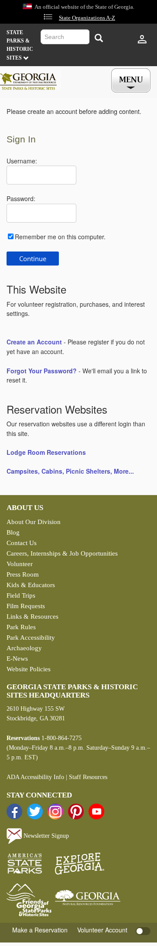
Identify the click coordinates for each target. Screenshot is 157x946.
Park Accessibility (31, 637)
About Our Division (34, 521)
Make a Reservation (40, 929)
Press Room (23, 574)
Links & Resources (32, 616)
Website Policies (29, 669)
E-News (17, 658)
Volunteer (20, 563)
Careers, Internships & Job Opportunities (62, 553)
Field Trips (21, 595)
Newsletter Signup (45, 836)
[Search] (98, 37)
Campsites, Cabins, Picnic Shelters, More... (70, 471)
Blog (13, 532)
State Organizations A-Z (87, 18)
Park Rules (21, 627)
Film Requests (26, 605)
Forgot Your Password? (42, 370)
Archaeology (24, 648)
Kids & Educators (31, 584)
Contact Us (22, 542)
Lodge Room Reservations (46, 452)
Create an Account (34, 341)
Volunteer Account (102, 929)
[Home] (30, 79)
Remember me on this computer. (60, 236)
